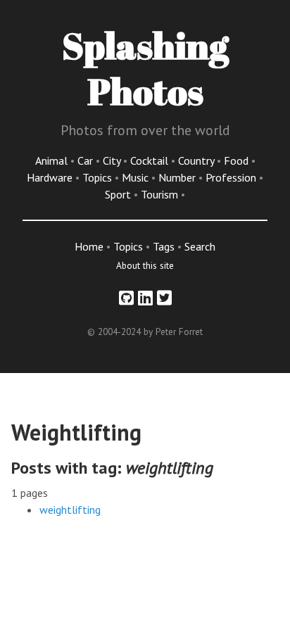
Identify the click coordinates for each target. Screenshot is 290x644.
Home (89, 246)
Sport (119, 194)
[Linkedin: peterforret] (145, 298)
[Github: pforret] (126, 298)
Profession (232, 177)
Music (136, 177)
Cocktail (150, 160)
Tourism (161, 194)
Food (237, 160)
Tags (164, 246)
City (113, 160)
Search (199, 246)
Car (86, 160)
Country (197, 160)
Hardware (51, 177)
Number (178, 177)
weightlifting (70, 510)
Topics (98, 177)
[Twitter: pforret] (164, 298)
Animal (52, 160)
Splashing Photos (145, 67)
